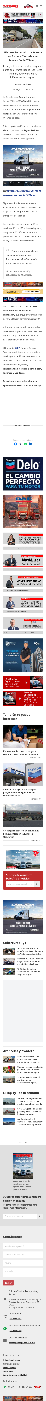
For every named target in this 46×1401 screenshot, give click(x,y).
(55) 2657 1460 (15, 1330)
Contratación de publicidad (15, 1375)
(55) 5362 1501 (15, 1318)
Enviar (8, 1282)
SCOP (17, 348)
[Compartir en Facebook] (15, 444)
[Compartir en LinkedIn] (30, 444)
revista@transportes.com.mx (22, 1342)
